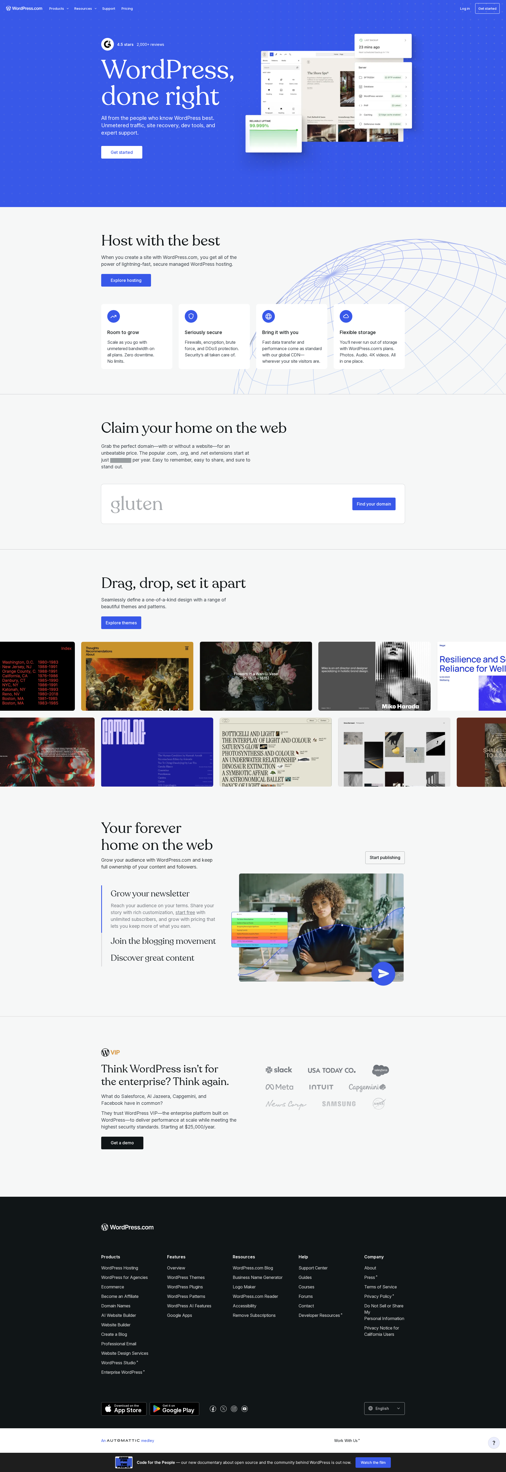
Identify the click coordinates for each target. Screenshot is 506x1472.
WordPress (118, 1362)
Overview (176, 1267)
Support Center (313, 1267)
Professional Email (118, 1343)
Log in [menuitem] (465, 8)
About (370, 1267)
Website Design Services (124, 1353)
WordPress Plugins (185, 1286)
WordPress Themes (186, 1277)
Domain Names (115, 1305)
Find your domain (374, 504)
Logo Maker (244, 1286)
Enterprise (121, 1372)
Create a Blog (114, 1334)
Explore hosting (126, 280)
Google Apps (179, 1315)
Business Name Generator (258, 1277)
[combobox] (384, 1408)
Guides (305, 1277)
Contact (306, 1305)
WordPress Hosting (119, 1267)
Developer (319, 1315)
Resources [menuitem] (83, 8)
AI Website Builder (118, 1315)
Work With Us (346, 1440)
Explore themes (121, 622)
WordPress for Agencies (124, 1277)
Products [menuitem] (56, 8)
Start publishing (385, 857)
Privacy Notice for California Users (381, 1331)
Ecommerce (112, 1286)
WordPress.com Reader (255, 1296)
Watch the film (373, 1462)
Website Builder (115, 1324)
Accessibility (244, 1305)
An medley (127, 1440)
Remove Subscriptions (254, 1315)
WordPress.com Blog (253, 1267)
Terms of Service (380, 1286)
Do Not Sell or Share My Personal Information (384, 1312)
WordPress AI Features (189, 1305)
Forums (306, 1296)
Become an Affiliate (120, 1296)
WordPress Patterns (186, 1296)
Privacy (378, 1296)
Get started (122, 152)
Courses (306, 1286)
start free (185, 912)
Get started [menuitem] (487, 8)
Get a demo (122, 1142)
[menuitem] (23, 8)
